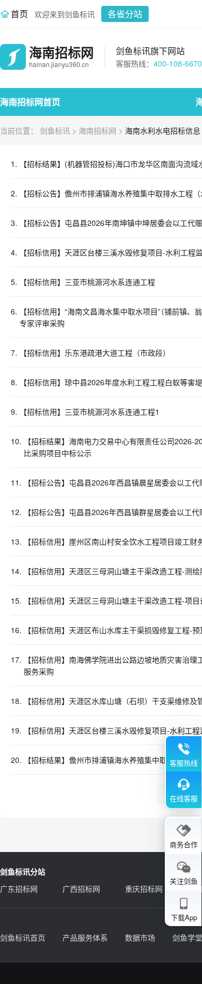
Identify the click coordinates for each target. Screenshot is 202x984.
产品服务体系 (85, 937)
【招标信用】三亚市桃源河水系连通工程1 (89, 411)
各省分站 (125, 14)
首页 (19, 14)
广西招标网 (81, 888)
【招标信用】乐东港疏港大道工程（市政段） (94, 352)
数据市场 (140, 937)
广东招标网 (19, 888)
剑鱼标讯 (55, 130)
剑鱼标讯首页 (22, 937)
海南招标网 (97, 130)
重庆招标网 (144, 888)
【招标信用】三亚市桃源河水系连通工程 (87, 281)
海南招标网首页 (30, 102)
